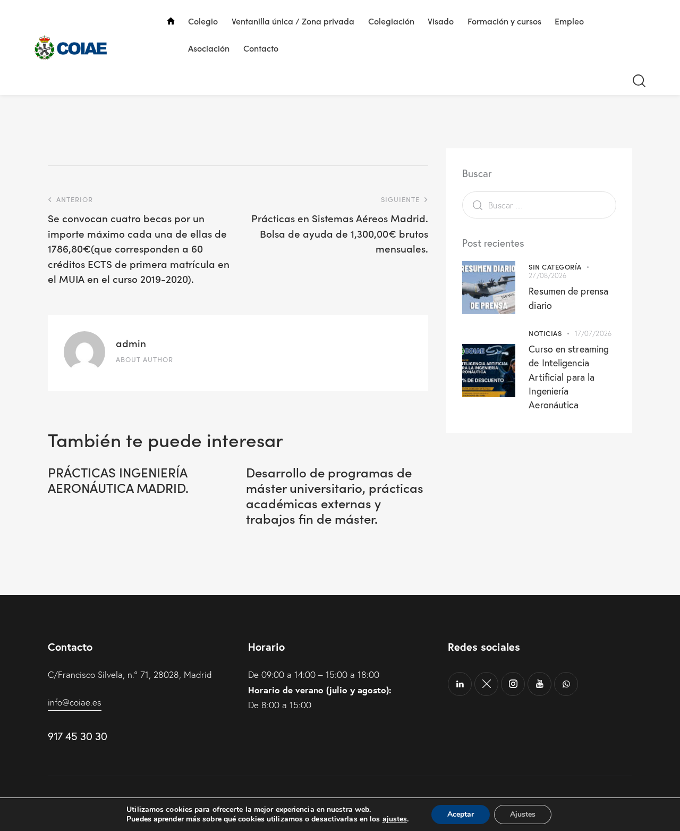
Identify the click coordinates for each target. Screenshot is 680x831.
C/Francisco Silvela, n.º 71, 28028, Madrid (130, 674)
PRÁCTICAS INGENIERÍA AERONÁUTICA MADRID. (118, 480)
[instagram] (513, 684)
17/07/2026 (593, 333)
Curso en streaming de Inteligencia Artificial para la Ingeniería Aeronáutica (569, 376)
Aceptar (460, 814)
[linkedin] (460, 684)
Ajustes (523, 814)
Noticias (545, 333)
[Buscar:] (539, 205)
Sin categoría (555, 267)
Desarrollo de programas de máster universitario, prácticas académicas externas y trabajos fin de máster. (334, 495)
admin (131, 342)
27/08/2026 (547, 275)
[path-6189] (486, 684)
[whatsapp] (566, 684)
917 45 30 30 (77, 736)
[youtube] (539, 684)
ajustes (394, 819)
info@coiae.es (74, 702)
